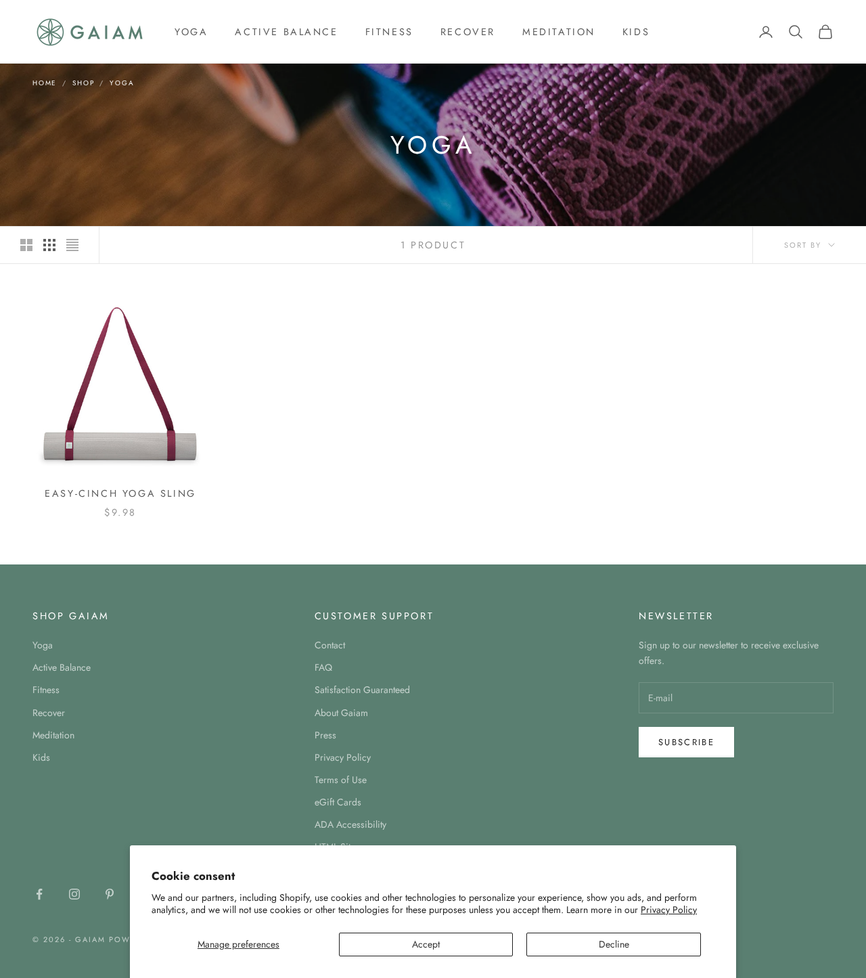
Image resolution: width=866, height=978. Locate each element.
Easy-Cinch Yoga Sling (120, 493)
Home (44, 83)
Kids (636, 32)
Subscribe (686, 742)
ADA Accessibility (350, 824)
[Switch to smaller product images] (49, 245)
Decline (614, 944)
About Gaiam (341, 712)
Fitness (389, 32)
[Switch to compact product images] (72, 245)
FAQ (323, 667)
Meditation (558, 32)
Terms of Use (341, 779)
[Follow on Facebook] (39, 894)
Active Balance (286, 32)
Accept (426, 944)
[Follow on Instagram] (74, 894)
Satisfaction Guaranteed (362, 689)
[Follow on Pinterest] (109, 894)
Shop (83, 83)
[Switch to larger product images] (26, 245)
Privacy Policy (669, 909)
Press (325, 735)
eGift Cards (338, 802)
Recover (467, 32)
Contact (330, 645)
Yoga (191, 32)
